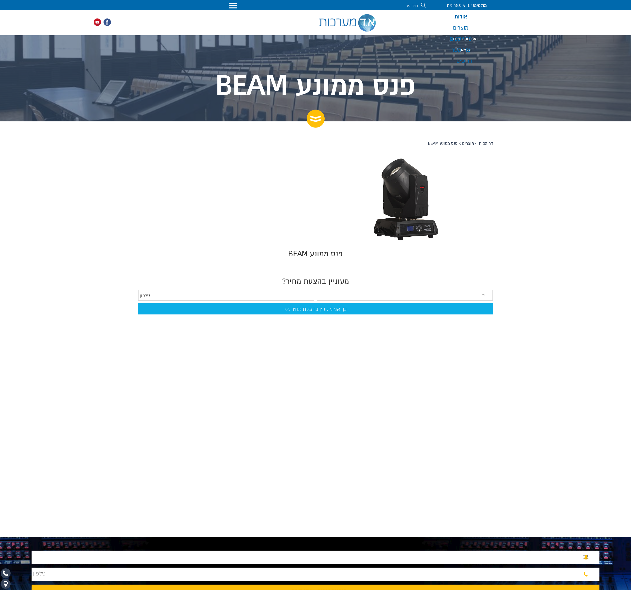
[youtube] (97, 22)
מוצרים (468, 143)
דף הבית (486, 143)
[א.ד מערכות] (347, 23)
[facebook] (107, 22)
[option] (404, 199)
